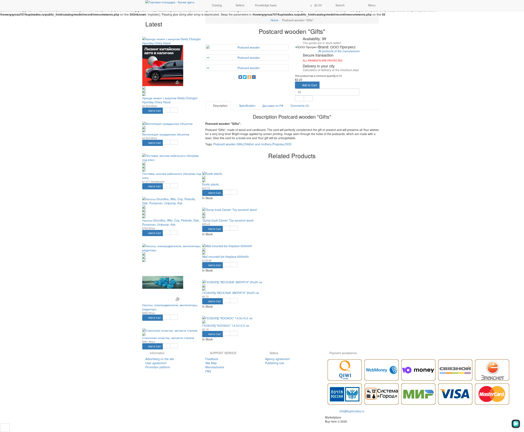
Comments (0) (299, 105)
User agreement (155, 363)
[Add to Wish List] (166, 110)
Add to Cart (154, 110)
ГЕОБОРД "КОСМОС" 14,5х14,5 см (225, 325)
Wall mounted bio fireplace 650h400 (225, 257)
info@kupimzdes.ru (351, 411)
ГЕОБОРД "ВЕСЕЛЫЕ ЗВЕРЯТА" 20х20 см (230, 293)
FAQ (208, 371)
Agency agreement (277, 359)
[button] (315, 5)
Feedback (211, 359)
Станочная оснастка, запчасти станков (168, 338)
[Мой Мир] (254, 77)
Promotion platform (157, 367)
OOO (288, 144)
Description (220, 105)
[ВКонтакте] (240, 77)
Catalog (217, 5)
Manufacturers (214, 367)
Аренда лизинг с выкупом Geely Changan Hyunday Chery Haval (170, 100)
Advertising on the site (159, 359)
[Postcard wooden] (247, 47)
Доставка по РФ (272, 105)
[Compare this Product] (174, 110)
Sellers (239, 5)
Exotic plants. (210, 184)
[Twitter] (245, 77)
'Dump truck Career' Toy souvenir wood (227, 220)
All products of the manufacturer (339, 51)
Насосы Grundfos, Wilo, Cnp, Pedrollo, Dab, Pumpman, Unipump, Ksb (171, 222)
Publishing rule (274, 363)
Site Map (211, 363)
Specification (246, 105)
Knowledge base (265, 5)
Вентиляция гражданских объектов (165, 134)
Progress (278, 144)
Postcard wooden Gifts (228, 144)
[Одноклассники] (249, 77)
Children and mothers (257, 144)
